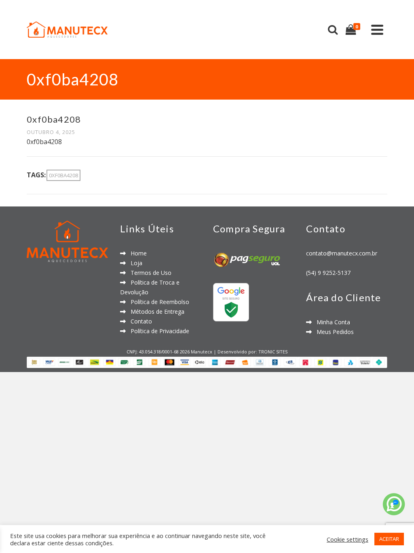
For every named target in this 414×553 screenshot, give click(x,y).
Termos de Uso (148, 272)
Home (136, 253)
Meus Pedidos (333, 332)
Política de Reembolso (157, 302)
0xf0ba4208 (63, 175)
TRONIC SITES (272, 352)
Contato (139, 321)
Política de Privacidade (157, 331)
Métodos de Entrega (155, 311)
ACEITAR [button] (389, 538)
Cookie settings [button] (347, 539)
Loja (134, 263)
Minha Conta (331, 322)
